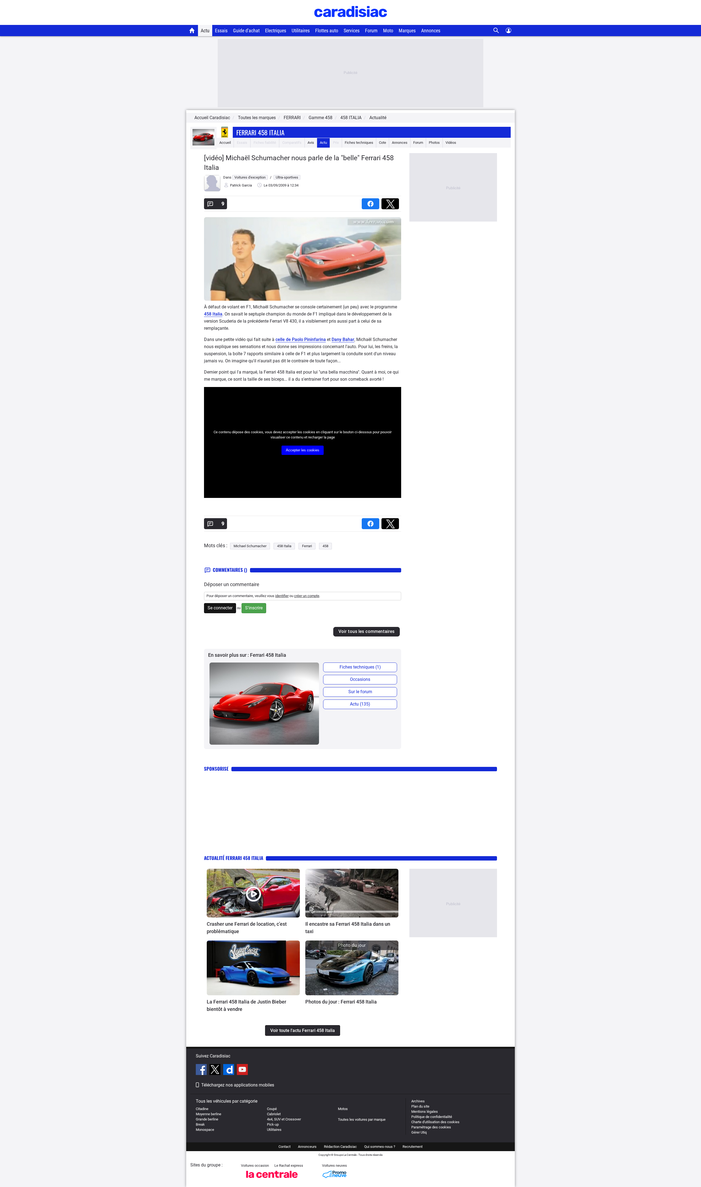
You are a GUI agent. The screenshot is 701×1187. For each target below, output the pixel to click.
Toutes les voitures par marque (362, 1119)
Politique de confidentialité (431, 1117)
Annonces (430, 30)
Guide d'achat (246, 30)
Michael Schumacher (250, 546)
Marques (407, 30)
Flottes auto (326, 30)
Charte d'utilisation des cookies (435, 1122)
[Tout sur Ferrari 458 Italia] (203, 144)
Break (200, 1124)
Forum (371, 30)
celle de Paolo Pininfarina (300, 339)
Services (352, 30)
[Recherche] (496, 30)
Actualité (377, 117)
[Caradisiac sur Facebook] (202, 1070)
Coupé (272, 1109)
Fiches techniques (359, 143)
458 (325, 546)
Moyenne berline (208, 1114)
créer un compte (306, 596)
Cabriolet (274, 1114)
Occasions (360, 679)
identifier (282, 596)
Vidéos (451, 143)
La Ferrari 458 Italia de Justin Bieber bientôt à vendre (246, 1005)
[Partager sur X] (391, 202)
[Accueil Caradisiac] (192, 30)
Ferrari (307, 546)
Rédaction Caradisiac (340, 1147)
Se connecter (220, 607)
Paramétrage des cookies (431, 1127)
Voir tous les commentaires (366, 631)
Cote (382, 143)
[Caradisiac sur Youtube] (242, 1070)
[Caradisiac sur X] (215, 1070)
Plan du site (420, 1106)
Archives (418, 1101)
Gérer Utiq (419, 1132)
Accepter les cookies (302, 450)
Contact (284, 1147)
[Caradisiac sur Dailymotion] (229, 1070)
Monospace (205, 1130)
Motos (343, 1109)
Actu (205, 30)
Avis (311, 143)
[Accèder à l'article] (253, 893)
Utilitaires (301, 30)
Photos (434, 143)
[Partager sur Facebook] (371, 202)
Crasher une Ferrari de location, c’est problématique (247, 927)
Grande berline (207, 1119)
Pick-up (273, 1124)
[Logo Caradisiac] (350, 22)
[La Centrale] (272, 1179)
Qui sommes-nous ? (379, 1147)
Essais (221, 30)
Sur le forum (360, 691)
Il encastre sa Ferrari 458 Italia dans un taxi (347, 927)
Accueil (225, 143)
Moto (388, 30)
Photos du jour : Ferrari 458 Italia (341, 1002)
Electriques (275, 30)
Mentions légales (424, 1111)
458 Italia (213, 314)
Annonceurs (307, 1147)
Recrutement (413, 1147)
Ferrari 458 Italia (260, 132)
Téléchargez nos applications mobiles (237, 1085)
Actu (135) (360, 704)
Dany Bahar (343, 339)
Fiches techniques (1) (360, 667)
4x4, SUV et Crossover (284, 1119)
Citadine (202, 1109)
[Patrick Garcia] (212, 190)
